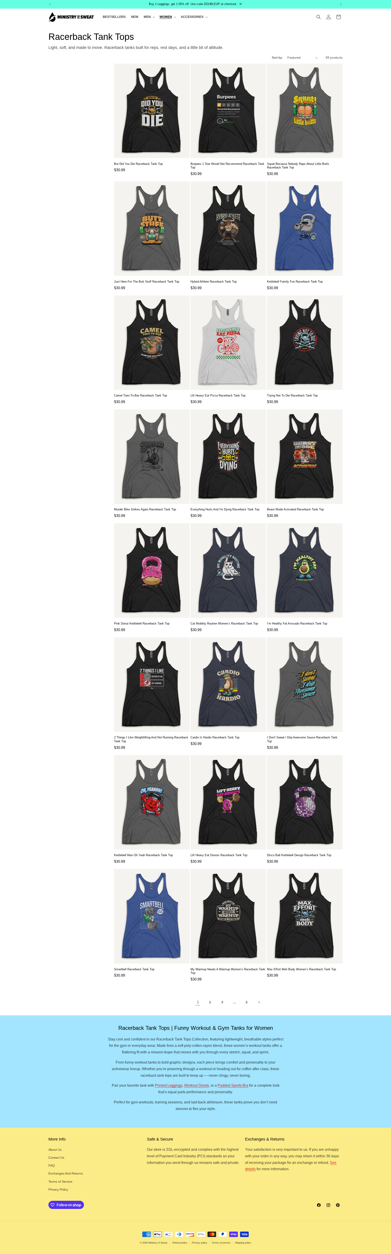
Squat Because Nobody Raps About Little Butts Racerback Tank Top (298, 165)
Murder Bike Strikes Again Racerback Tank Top (145, 509)
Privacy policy (199, 1242)
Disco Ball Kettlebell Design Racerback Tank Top (299, 855)
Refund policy (179, 1242)
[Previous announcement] (50, 4)
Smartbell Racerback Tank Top (134, 969)
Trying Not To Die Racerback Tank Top (292, 395)
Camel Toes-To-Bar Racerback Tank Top (140, 395)
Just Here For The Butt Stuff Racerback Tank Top (146, 281)
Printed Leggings (168, 1085)
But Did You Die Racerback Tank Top (138, 164)
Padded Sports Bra (233, 1085)
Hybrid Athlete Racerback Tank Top (214, 281)
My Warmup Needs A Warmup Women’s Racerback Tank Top (228, 971)
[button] (149, 17)
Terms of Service (60, 1181)
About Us (55, 1149)
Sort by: (277, 57)
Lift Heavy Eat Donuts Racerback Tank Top (219, 855)
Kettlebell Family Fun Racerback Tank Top (295, 281)
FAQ (51, 1165)
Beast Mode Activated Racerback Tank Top (295, 509)
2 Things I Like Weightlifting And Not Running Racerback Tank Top (151, 739)
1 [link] (198, 1002)
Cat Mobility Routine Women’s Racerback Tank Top (224, 623)
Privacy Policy (58, 1189)
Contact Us (56, 1157)
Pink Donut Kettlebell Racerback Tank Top (141, 623)
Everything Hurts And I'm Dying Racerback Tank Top (225, 509)
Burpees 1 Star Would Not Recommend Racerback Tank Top (227, 165)
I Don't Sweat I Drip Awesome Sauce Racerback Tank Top (302, 739)
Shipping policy (243, 1242)
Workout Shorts (196, 1085)
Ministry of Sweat (157, 1242)
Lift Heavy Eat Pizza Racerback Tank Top (218, 395)
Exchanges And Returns (65, 1173)
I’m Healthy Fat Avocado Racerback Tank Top (297, 623)
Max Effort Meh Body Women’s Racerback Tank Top (301, 969)
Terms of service (221, 1242)
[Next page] (259, 1002)
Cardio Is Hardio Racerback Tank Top (215, 737)
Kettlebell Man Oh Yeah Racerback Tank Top (143, 855)
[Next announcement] (341, 4)
